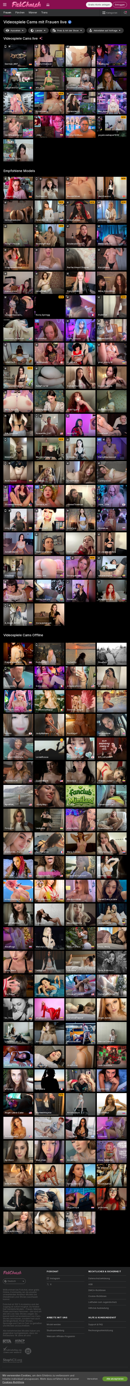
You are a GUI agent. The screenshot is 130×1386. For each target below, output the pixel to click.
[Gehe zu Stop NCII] (13, 1361)
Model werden (54, 1324)
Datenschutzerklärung (99, 1278)
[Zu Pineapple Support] (28, 1351)
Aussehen (15, 30)
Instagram (55, 1278)
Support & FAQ (95, 1324)
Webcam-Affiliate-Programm (61, 1336)
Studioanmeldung (55, 1330)
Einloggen (120, 4)
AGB (90, 1284)
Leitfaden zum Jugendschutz (102, 1302)
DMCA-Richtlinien (97, 1290)
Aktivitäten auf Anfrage (105, 30)
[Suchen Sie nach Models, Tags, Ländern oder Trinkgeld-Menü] (125, 12)
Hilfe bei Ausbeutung (98, 1308)
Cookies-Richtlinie (13, 1382)
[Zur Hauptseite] (26, 4)
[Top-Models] (47, 4)
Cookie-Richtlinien (97, 1296)
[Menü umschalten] (4, 4)
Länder (38, 30)
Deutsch (12, 1281)
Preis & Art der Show (68, 30)
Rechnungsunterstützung (100, 1330)
